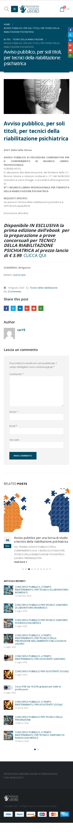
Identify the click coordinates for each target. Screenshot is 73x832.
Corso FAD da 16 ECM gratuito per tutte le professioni (38, 688)
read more (20, 561)
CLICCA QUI (35, 255)
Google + (27, 308)
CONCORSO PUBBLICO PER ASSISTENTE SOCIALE (42, 671)
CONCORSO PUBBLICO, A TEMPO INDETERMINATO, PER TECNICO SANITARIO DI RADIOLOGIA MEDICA (39, 734)
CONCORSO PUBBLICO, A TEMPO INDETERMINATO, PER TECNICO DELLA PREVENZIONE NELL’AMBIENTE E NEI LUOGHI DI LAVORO (40, 639)
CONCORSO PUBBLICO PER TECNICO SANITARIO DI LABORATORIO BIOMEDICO (41, 606)
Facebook (6, 308)
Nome (13, 411)
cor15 (21, 330)
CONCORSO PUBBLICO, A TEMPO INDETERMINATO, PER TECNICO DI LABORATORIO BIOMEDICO (42, 589)
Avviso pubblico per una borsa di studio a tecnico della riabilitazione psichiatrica (41, 540)
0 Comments (14, 291)
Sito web (14, 439)
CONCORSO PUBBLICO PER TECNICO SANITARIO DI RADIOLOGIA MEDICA (41, 621)
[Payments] (36, 814)
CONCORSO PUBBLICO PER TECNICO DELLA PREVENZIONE (39, 718)
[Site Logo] (29, 9)
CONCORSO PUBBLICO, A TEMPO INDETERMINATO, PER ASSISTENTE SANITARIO (40, 657)
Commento (16, 374)
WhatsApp (40, 308)
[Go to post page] (36, 510)
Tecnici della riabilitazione (43, 287)
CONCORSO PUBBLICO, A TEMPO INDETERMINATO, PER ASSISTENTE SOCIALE (39, 703)
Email (33, 308)
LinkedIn (20, 308)
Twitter (13, 308)
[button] (7, 9)
